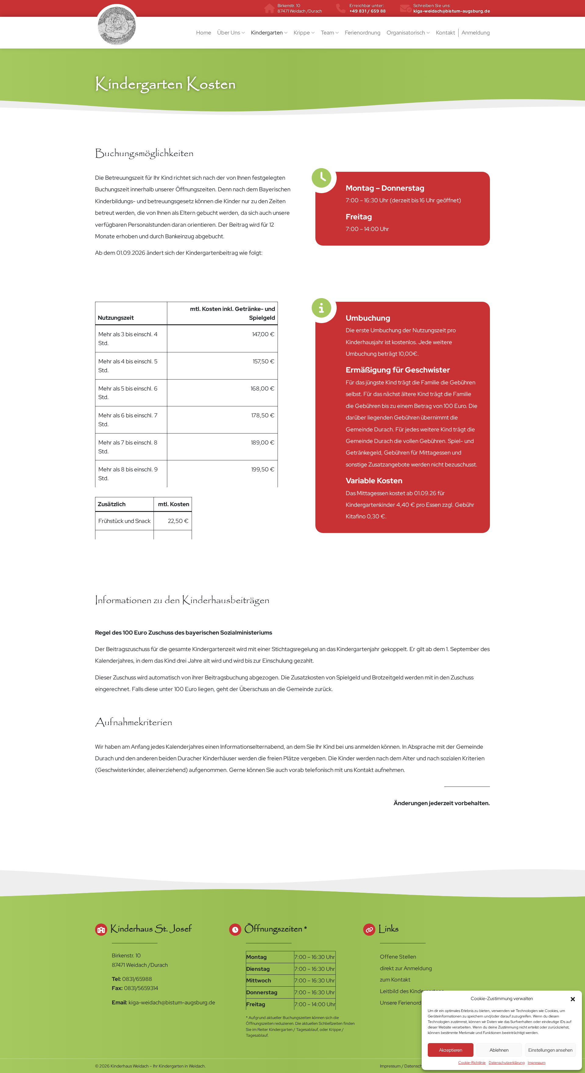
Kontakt (445, 32)
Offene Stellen (398, 956)
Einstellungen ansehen (550, 1050)
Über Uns (229, 32)
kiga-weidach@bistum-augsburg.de (451, 8)
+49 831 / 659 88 (367, 8)
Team (328, 32)
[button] (573, 999)
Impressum (536, 1062)
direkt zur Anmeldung (406, 968)
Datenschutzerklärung (507, 1062)
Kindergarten (267, 32)
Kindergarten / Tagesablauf (293, 1029)
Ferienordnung (363, 32)
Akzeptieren (450, 1050)
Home (203, 32)
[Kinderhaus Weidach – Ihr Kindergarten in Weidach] (117, 26)
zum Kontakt (395, 979)
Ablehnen (499, 1050)
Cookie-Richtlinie (472, 1062)
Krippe (302, 32)
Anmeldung (476, 32)
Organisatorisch (406, 32)
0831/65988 (137, 979)
